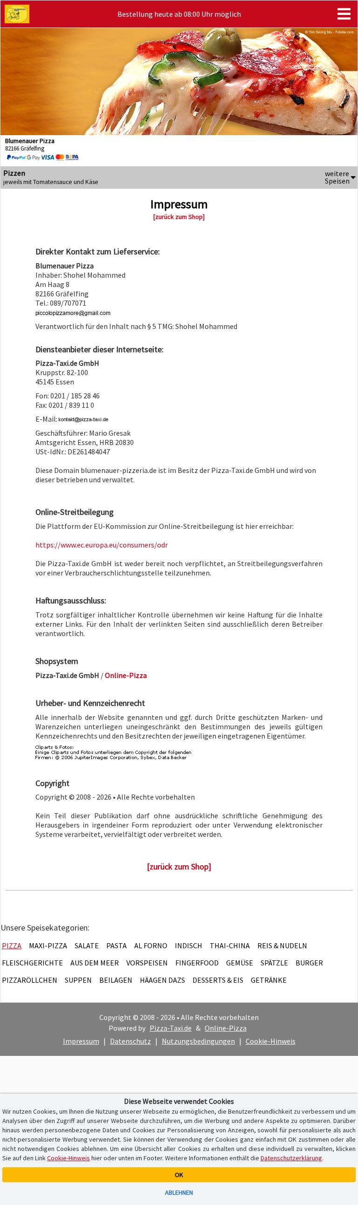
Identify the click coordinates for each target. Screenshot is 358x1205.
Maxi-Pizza (48, 945)
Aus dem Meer (94, 962)
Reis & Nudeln (282, 945)
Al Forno (150, 945)
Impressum (81, 1041)
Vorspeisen (147, 962)
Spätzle (274, 962)
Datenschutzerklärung (291, 1158)
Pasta (116, 945)
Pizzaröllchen (29, 980)
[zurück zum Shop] (179, 216)
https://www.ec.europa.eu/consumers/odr (101, 544)
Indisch (188, 945)
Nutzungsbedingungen (198, 1041)
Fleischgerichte (32, 962)
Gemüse (239, 962)
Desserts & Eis (218, 980)
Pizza (11, 945)
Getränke (269, 980)
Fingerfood (197, 962)
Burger (309, 962)
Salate (87, 945)
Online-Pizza (226, 1028)
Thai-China (230, 945)
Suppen (78, 980)
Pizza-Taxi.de (171, 1028)
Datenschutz (130, 1041)
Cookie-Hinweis (271, 1041)
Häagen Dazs (162, 980)
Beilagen (115, 980)
